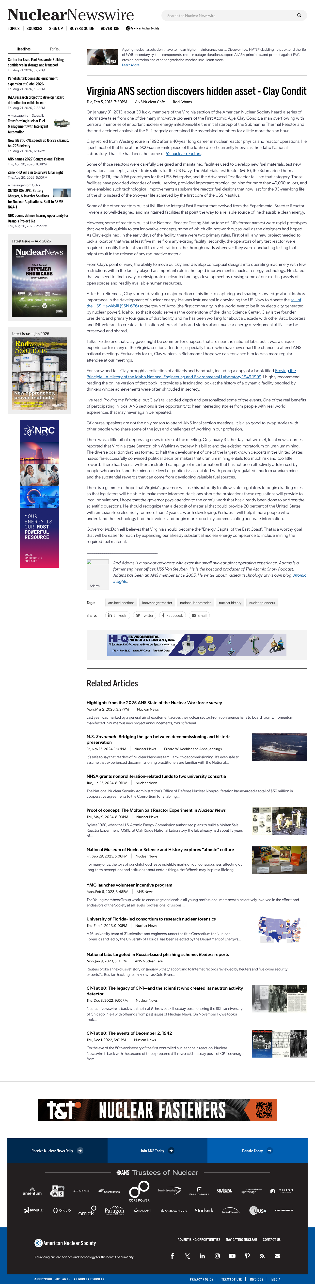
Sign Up (56, 28)
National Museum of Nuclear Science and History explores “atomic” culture (160, 849)
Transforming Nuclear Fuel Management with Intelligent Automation (28, 126)
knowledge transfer (157, 602)
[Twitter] (187, 1256)
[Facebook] (172, 1256)
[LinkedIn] (202, 1256)
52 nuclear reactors (183, 153)
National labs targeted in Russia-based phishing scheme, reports (158, 954)
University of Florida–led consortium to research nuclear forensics (151, 918)
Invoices (256, 1279)
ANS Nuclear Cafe (150, 101)
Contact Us (272, 1239)
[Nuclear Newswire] (262, 1256)
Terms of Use (231, 1279)
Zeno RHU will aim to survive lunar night (35, 172)
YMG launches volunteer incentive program (129, 885)
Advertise (110, 28)
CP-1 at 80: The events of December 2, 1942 (129, 1033)
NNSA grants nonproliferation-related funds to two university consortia (156, 776)
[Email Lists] (277, 1256)
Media (276, 1279)
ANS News (145, 891)
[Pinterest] (247, 1256)
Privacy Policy (201, 1279)
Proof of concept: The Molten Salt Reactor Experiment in (156, 810)
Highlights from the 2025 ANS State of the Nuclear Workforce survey (154, 702)
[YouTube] (232, 1256)
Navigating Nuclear (241, 1239)
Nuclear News (148, 709)
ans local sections (121, 602)
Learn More (131, 64)
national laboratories (195, 602)
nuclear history (230, 602)
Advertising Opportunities (199, 1239)
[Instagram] (217, 1256)
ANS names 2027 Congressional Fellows (36, 158)
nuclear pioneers (262, 602)
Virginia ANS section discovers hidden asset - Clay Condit (197, 90)
